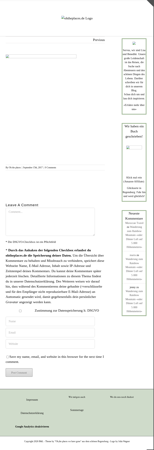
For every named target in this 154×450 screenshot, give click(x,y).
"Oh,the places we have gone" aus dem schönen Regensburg (81, 441)
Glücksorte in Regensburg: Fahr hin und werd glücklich (134, 192)
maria (133, 255)
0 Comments (50, 167)
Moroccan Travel (134, 223)
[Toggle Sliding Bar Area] (150, 3)
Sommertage (77, 410)
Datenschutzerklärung (39, 281)
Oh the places (15, 167)
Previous (99, 40)
